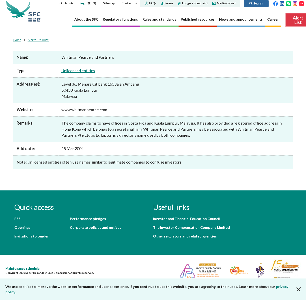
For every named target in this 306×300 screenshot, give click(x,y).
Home (17, 40)
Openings (22, 227)
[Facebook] (275, 3)
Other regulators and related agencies (185, 236)
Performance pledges (88, 218)
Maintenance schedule (22, 268)
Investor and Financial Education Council (186, 218)
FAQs (153, 3)
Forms (168, 3)
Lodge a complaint (195, 3)
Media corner (226, 3)
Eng (82, 3)
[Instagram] (295, 3)
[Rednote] (301, 3)
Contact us (129, 3)
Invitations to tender (31, 236)
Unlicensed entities (78, 70)
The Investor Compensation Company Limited (191, 227)
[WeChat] (288, 3)
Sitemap (109, 3)
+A (71, 3)
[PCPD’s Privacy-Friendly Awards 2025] (198, 270)
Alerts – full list (38, 40)
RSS (17, 218)
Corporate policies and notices (95, 227)
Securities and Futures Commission (34, 11)
